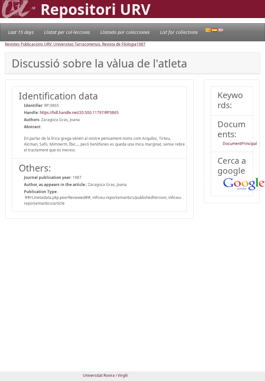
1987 (140, 44)
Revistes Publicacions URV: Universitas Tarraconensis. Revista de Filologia (70, 44)
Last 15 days (21, 32)
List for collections (179, 32)
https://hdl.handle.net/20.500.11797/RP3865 (79, 112)
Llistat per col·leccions (67, 32)
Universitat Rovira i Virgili (105, 375)
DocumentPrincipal (240, 143)
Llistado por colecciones (125, 32)
